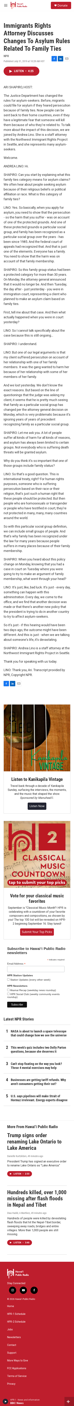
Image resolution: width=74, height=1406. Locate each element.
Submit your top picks (37, 932)
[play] (5, 1401)
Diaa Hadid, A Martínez (18, 1213)
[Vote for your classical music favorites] (37, 854)
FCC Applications (16, 1368)
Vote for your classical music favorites (37, 898)
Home (10, 1306)
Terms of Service (17, 1376)
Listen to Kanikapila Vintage (37, 779)
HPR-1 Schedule (16, 1314)
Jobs (10, 1329)
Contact (11, 1345)
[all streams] (69, 1401)
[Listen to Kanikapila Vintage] (37, 738)
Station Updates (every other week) (30, 979)
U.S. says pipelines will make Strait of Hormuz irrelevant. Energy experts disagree (39, 1098)
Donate (62, 5)
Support (11, 1352)
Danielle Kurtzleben (17, 1156)
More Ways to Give (17, 1360)
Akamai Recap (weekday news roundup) (33, 990)
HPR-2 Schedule (16, 1321)
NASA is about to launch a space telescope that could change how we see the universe (39, 1033)
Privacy (11, 1384)
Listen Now (37, 806)
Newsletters (14, 1337)
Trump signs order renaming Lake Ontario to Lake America (34, 1141)
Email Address (16, 963)
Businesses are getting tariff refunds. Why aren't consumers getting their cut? (38, 1082)
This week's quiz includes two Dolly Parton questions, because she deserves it (38, 1049)
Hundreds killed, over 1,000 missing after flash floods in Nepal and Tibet (36, 1198)
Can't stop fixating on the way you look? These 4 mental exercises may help (36, 1066)
